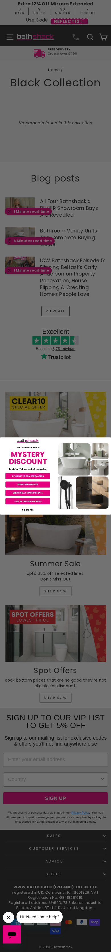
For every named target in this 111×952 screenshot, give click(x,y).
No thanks (27, 509)
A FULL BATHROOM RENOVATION (28, 476)
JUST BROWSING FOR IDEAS (27, 501)
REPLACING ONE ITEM (27, 484)
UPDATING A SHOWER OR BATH (28, 492)
